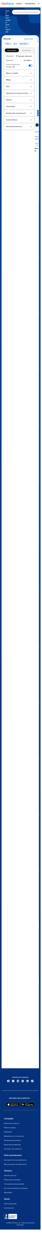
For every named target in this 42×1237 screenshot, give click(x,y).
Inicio (37, 132)
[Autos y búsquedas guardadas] (39, 3)
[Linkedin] (27, 1082)
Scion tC (37, 145)
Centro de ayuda (10, 1204)
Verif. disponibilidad (37, 113)
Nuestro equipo (10, 1127)
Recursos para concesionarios (15, 1164)
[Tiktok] (32, 1082)
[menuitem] (18, 4)
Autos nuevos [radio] (26, 50)
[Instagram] (22, 1082)
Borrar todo (28, 39)
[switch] (30, 66)
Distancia (9, 60)
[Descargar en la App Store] (13, 1105)
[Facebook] (8, 1082)
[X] (13, 1082)
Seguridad (8, 1192)
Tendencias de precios (12, 1140)
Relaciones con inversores (14, 1136)
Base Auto (23, 43)
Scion (7, 43)
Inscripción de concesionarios (15, 1160)
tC (14, 43)
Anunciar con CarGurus (13, 1149)
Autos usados (37, 138)
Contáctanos (9, 1208)
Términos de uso (10, 1175)
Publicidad (8, 1132)
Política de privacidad (12, 1180)
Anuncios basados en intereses (16, 1188)
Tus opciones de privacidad (14, 1184)
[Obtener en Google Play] (27, 1105)
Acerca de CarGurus (11, 1123)
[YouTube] (18, 1082)
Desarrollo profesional (12, 1144)
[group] (17, 44)
